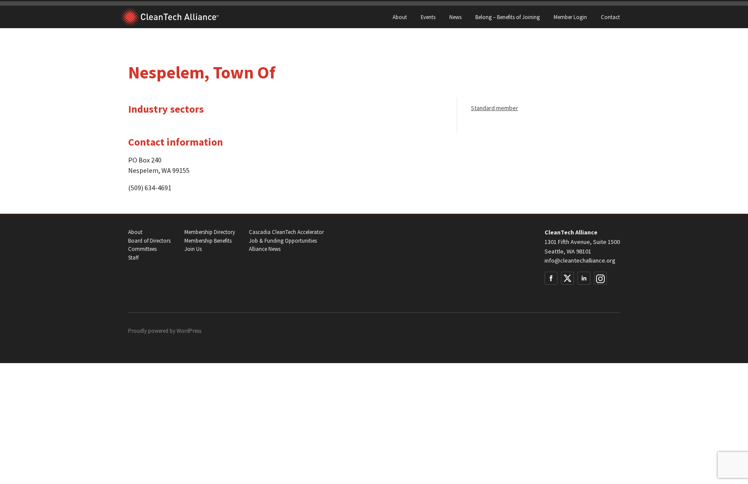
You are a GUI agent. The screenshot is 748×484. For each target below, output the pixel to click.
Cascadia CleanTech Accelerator (286, 232)
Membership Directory (209, 232)
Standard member (494, 108)
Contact (610, 16)
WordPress (189, 331)
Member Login (570, 16)
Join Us (193, 249)
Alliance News (264, 249)
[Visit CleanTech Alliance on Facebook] (551, 278)
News (455, 16)
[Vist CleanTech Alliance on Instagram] (600, 278)
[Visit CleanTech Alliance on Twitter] (567, 278)
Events (428, 16)
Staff (133, 257)
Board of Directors (149, 240)
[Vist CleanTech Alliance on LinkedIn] (583, 278)
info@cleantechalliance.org (580, 260)
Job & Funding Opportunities (283, 240)
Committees (142, 249)
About (400, 16)
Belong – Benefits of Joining (507, 16)
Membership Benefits (208, 240)
